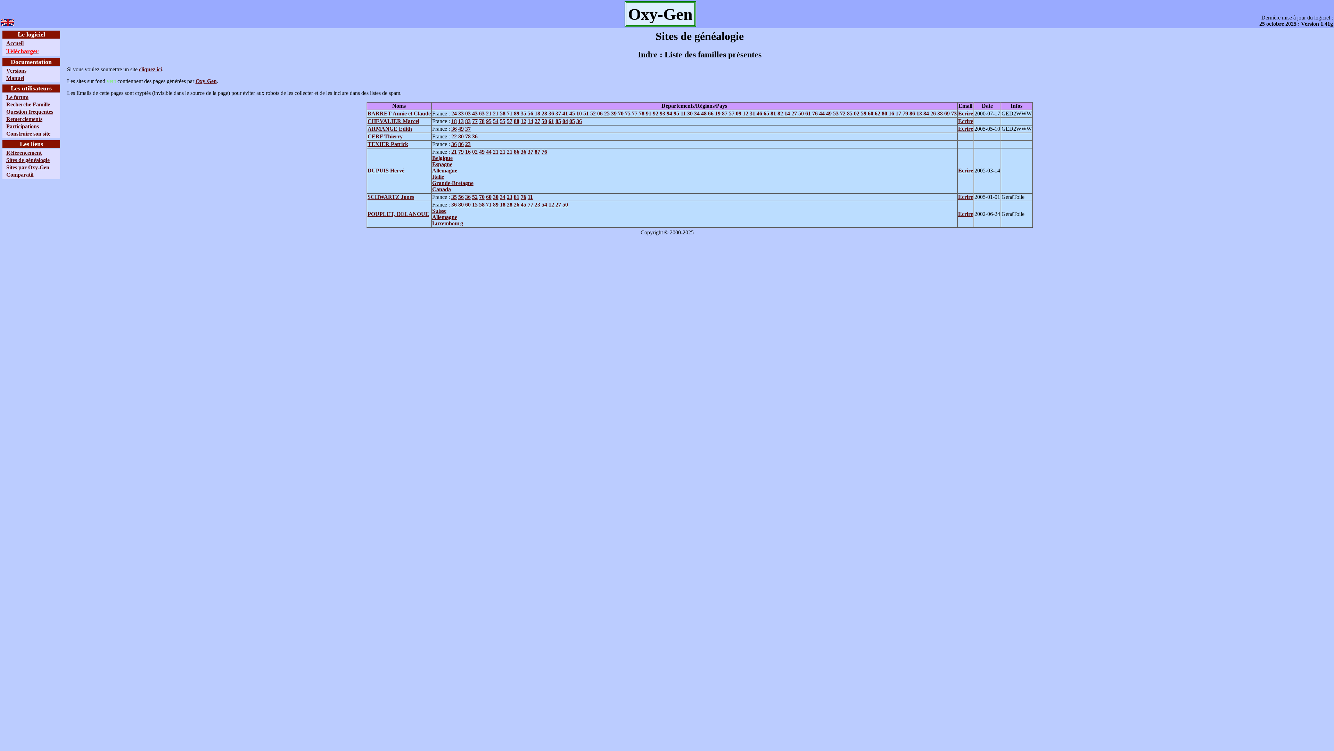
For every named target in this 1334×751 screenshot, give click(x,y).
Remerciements (24, 119)
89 (516, 113)
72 (843, 113)
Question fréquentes (29, 112)
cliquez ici (150, 69)
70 (621, 113)
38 (940, 113)
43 (475, 113)
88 (516, 121)
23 (468, 144)
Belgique (442, 158)
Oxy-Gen (206, 81)
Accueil (15, 43)
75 (628, 113)
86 (912, 113)
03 (468, 113)
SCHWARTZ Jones (391, 197)
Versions (16, 71)
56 (530, 113)
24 (454, 113)
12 (745, 113)
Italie (438, 177)
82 (780, 113)
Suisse (439, 211)
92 (655, 113)
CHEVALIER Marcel (393, 121)
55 (502, 121)
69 (947, 113)
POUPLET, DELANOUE (398, 214)
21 (489, 113)
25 (607, 113)
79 (905, 113)
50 (801, 113)
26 (933, 113)
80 (884, 113)
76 (815, 113)
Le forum (17, 97)
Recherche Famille (28, 104)
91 (648, 113)
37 (558, 113)
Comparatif (20, 175)
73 (954, 113)
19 (717, 113)
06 (600, 113)
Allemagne (444, 170)
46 (759, 113)
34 (697, 113)
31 (752, 113)
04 (565, 121)
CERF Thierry (385, 136)
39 (614, 113)
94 (669, 113)
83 (468, 121)
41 (565, 113)
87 (724, 113)
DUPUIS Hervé (386, 170)
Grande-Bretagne (453, 183)
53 (836, 113)
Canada (441, 189)
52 (593, 113)
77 (634, 113)
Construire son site (28, 134)
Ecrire (965, 113)
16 (891, 113)
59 (863, 113)
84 (926, 113)
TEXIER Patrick (388, 144)
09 (738, 113)
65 (766, 113)
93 (662, 113)
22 (454, 136)
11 (683, 113)
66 (711, 113)
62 (877, 113)
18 (537, 113)
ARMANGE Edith (390, 129)
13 (919, 113)
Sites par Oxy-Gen (27, 167)
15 (475, 205)
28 (544, 113)
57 (731, 113)
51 (586, 113)
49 (829, 113)
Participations (22, 126)
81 (773, 113)
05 (572, 121)
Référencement (24, 153)
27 (794, 113)
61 (808, 113)
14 (787, 113)
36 (551, 113)
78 (641, 113)
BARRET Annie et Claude (399, 113)
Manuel (15, 78)
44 (822, 113)
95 (676, 113)
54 (496, 121)
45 (572, 113)
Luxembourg (447, 223)
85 (850, 113)
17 (898, 113)
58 (502, 113)
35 (523, 113)
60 (870, 113)
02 (856, 113)
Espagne (442, 164)
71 (509, 113)
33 (461, 113)
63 (482, 113)
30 (690, 113)
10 (579, 113)
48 (704, 113)
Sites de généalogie (28, 160)
